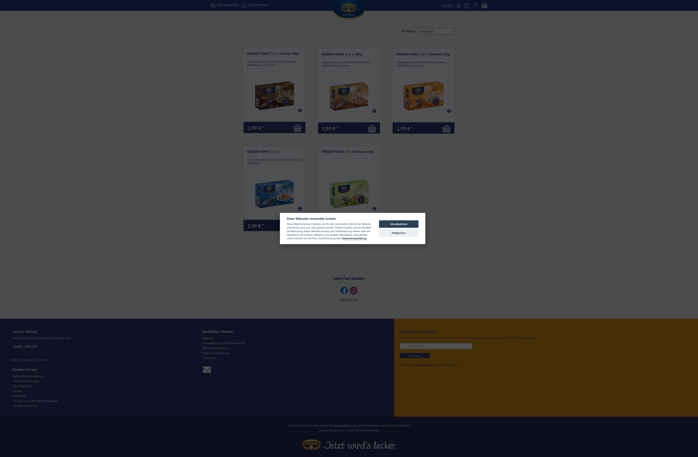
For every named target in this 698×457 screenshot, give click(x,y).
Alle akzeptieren (398, 224)
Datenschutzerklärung (354, 238)
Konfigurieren (399, 232)
